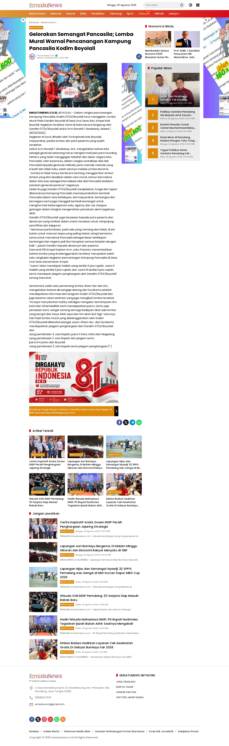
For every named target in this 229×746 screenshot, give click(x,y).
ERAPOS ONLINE (124, 687)
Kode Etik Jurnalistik (161, 731)
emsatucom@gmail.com (50, 704)
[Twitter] (126, 422)
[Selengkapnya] (71, 676)
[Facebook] (119, 422)
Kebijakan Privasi (188, 731)
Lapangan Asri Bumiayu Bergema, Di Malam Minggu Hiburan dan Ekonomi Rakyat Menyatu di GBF (85, 465)
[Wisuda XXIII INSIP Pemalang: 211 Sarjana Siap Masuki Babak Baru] (47, 484)
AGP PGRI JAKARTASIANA (130, 697)
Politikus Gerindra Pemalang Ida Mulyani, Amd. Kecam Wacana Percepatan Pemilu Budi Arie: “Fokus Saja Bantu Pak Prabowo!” (177, 113)
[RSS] (63, 719)
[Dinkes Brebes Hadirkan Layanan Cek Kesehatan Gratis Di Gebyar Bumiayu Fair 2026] (124, 484)
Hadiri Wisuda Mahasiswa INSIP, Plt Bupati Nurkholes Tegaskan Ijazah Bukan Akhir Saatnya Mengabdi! (85, 502)
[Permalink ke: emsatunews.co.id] (33, 57)
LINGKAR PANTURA (126, 692)
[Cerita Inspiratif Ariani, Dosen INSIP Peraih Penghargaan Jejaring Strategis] (47, 447)
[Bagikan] (139, 56)
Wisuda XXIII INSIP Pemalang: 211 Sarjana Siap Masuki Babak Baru (46, 502)
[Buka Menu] (198, 5)
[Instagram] (44, 719)
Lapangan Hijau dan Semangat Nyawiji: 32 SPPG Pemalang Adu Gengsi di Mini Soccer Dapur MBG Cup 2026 (123, 465)
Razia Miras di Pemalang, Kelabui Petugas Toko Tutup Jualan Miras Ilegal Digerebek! (178, 139)
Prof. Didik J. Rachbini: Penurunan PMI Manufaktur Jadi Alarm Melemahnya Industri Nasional (187, 54)
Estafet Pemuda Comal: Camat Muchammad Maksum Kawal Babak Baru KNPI (178, 126)
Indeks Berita (51, 731)
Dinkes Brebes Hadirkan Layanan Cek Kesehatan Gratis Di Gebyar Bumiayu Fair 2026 (121, 502)
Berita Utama (36, 27)
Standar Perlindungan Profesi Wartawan (120, 731)
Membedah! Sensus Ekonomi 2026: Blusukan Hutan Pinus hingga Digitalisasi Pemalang (158, 54)
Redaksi (34, 731)
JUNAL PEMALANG (125, 681)
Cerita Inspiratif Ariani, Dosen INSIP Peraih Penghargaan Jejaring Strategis (47, 465)
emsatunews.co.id (45, 56)
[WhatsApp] (139, 422)
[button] (181, 5)
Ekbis (150, 44)
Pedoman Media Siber (77, 731)
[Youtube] (50, 719)
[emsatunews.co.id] (46, 5)
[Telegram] (132, 422)
